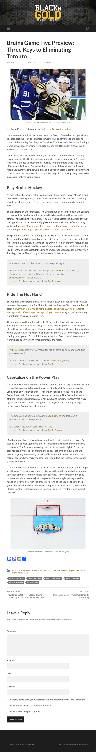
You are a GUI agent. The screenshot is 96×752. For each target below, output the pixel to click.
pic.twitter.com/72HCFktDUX (25, 277)
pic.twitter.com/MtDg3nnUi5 (54, 360)
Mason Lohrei (32, 582)
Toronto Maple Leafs (19, 573)
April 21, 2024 (55, 364)
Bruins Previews (45, 570)
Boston (22, 570)
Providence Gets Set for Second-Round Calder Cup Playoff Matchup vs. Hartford (25, 595)
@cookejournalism (61, 129)
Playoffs (72, 570)
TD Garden (80, 570)
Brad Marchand (35, 578)
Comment (12, 631)
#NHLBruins (62, 270)
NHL (54, 570)
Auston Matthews (16, 578)
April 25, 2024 (55, 281)
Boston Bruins (32, 570)
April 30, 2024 (13, 63)
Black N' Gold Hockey (25, 744)
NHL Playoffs (62, 570)
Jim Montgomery (16, 582)
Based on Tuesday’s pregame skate (34, 325)
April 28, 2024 (55, 430)
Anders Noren (76, 744)
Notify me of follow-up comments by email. (31, 705)
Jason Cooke (30, 63)
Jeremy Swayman (73, 578)
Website (11, 686)
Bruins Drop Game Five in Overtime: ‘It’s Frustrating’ (70, 595)
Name (10, 660)
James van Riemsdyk (54, 578)
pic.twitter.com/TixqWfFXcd (37, 426)
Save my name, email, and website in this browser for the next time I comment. (47, 699)
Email (10, 673)
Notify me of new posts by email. (26, 711)
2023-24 (15, 570)
